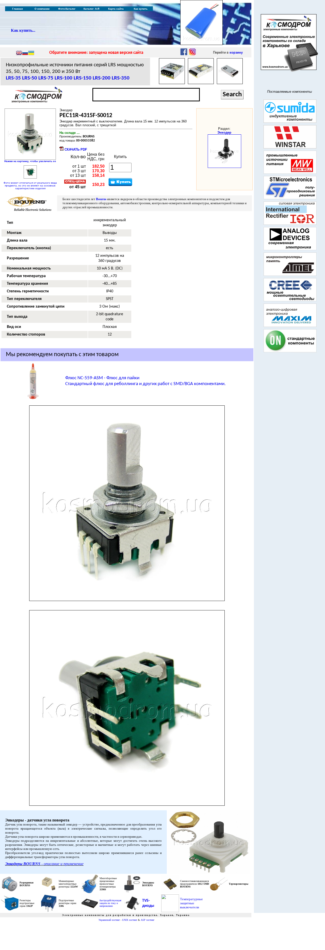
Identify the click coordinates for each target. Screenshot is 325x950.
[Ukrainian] (31, 53)
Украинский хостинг (109, 920)
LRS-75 (45, 78)
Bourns (101, 199)
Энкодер (224, 132)
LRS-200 (101, 78)
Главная (17, 8)
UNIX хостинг (129, 920)
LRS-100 (63, 78)
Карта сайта (116, 8)
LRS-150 (82, 78)
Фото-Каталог (66, 8)
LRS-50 (29, 78)
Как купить (141, 8)
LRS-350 (120, 78)
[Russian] (25, 53)
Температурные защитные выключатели (191, 903)
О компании (42, 8)
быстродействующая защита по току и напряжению (110, 903)
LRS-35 (13, 78)
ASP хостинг (147, 920)
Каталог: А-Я (91, 8)
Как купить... (23, 30)
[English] (19, 53)
